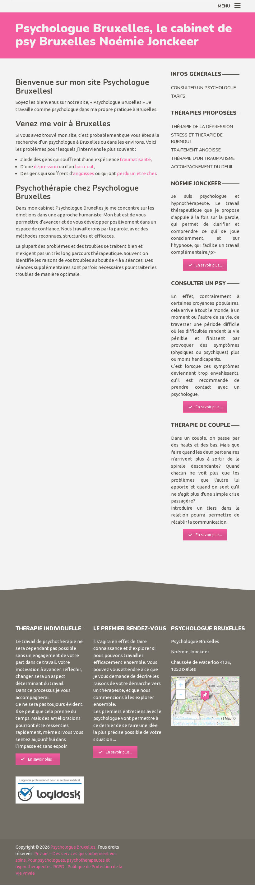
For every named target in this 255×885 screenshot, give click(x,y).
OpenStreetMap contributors (194, 723)
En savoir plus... (209, 265)
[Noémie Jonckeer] (205, 696)
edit (220, 723)
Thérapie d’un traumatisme (203, 158)
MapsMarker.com (186, 718)
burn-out (84, 166)
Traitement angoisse (196, 150)
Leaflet (207, 718)
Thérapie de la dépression (202, 127)
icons (217, 718)
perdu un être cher (136, 173)
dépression (46, 166)
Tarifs (178, 96)
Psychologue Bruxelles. (74, 847)
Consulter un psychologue (203, 88)
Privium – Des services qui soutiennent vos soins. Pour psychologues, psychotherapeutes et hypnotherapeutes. (66, 860)
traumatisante (135, 159)
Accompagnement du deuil (202, 167)
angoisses (83, 173)
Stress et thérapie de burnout (197, 138)
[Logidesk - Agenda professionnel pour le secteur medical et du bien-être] (50, 789)
